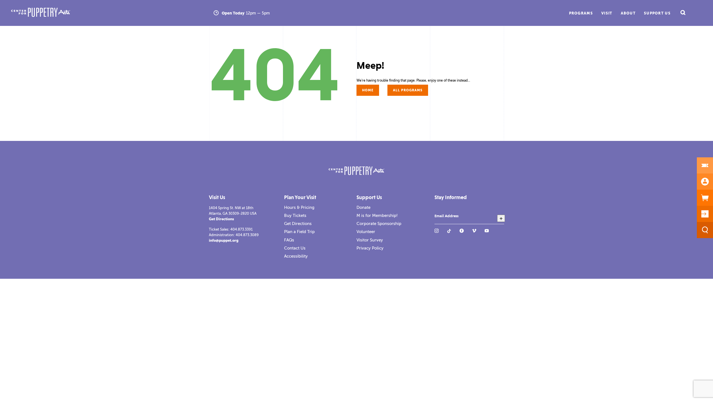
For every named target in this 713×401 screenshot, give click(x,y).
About (628, 13)
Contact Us (295, 248)
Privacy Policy (370, 248)
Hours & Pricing (299, 207)
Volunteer (365, 231)
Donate (363, 207)
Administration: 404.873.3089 (234, 235)
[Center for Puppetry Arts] (111, 12)
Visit (606, 13)
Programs (581, 13)
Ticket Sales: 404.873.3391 (231, 229)
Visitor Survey (369, 240)
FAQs (289, 240)
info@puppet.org (223, 240)
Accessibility (296, 256)
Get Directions (221, 219)
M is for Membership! (377, 215)
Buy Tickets (295, 215)
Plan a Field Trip (299, 231)
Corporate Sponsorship (378, 223)
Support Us (657, 13)
